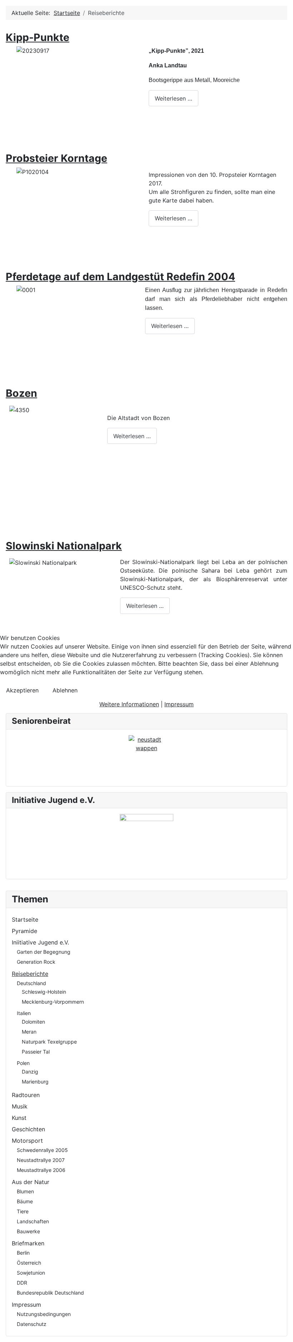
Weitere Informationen (129, 704)
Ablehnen (65, 690)
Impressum (179, 704)
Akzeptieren (22, 690)
